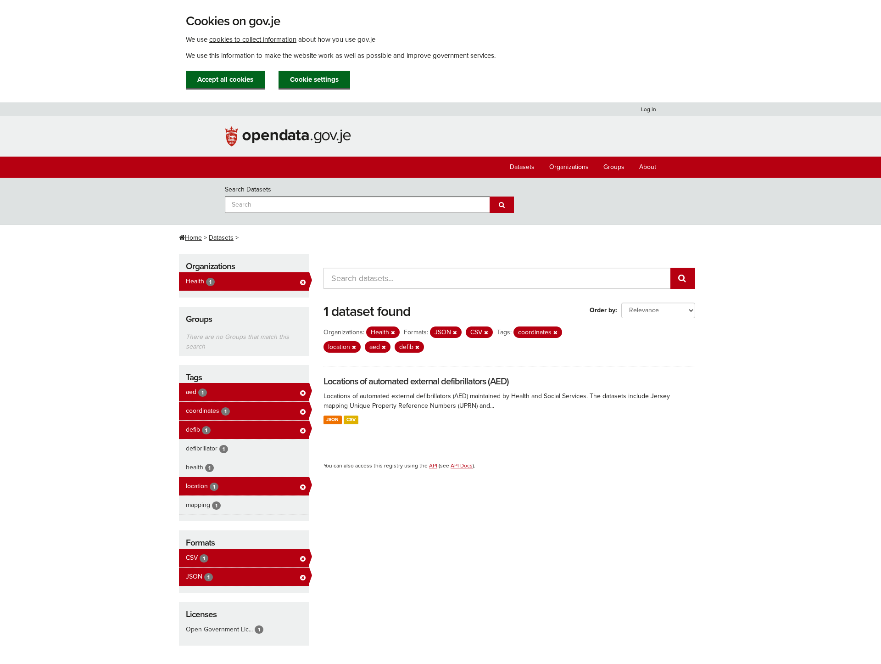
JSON (332, 419)
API (433, 465)
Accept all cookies (225, 79)
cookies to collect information (252, 39)
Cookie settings (314, 79)
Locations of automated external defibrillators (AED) (416, 381)
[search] (682, 278)
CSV (351, 419)
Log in (648, 109)
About (647, 167)
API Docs (462, 465)
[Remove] (393, 333)
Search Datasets (248, 189)
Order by (602, 310)
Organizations (569, 167)
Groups (614, 167)
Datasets (522, 167)
